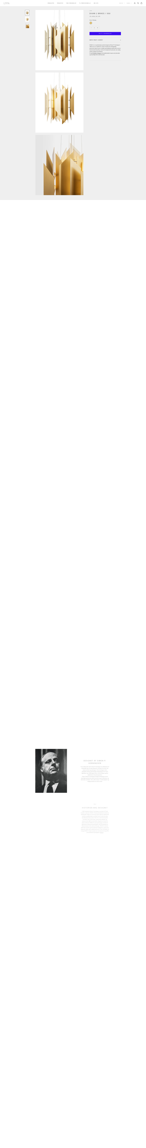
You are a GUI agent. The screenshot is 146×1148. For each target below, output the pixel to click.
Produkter (51, 3)
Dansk (128, 3)
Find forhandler (71, 3)
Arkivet (101, 832)
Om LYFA (96, 3)
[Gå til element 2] (27, 19)
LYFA (91, 10)
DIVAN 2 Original (97, 53)
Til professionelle (85, 3)
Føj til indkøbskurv (105, 33)
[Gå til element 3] (27, 25)
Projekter (60, 3)
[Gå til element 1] (27, 12)
